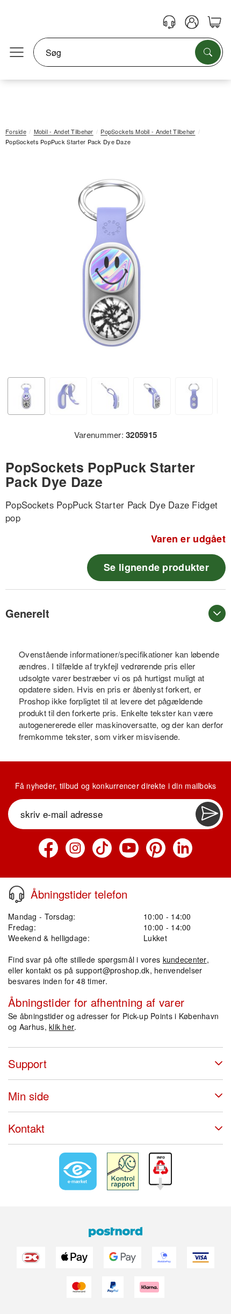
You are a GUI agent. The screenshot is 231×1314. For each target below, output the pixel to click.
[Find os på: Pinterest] (155, 848)
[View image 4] (152, 396)
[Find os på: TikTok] (102, 848)
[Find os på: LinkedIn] (182, 848)
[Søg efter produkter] (208, 52)
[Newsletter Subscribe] (208, 814)
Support (27, 1063)
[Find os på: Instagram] (75, 848)
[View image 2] (68, 396)
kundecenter (185, 959)
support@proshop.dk (113, 970)
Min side (28, 1096)
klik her (61, 1026)
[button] (111, 262)
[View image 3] (110, 396)
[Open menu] (17, 53)
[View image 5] (194, 396)
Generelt (27, 613)
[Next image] (201, 265)
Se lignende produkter (156, 567)
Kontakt (26, 1128)
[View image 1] (26, 396)
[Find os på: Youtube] (129, 848)
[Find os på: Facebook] (48, 848)
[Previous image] (21, 265)
